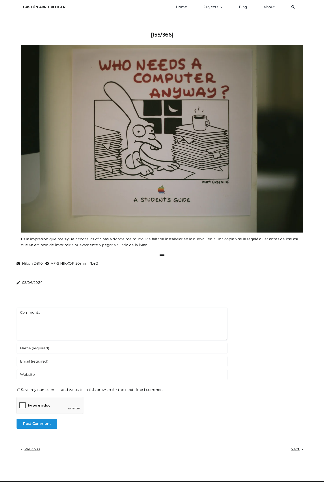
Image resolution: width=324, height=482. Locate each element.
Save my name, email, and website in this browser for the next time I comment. (93, 390)
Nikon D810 (32, 263)
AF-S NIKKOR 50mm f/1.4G (74, 263)
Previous (32, 449)
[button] (293, 7)
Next (295, 449)
